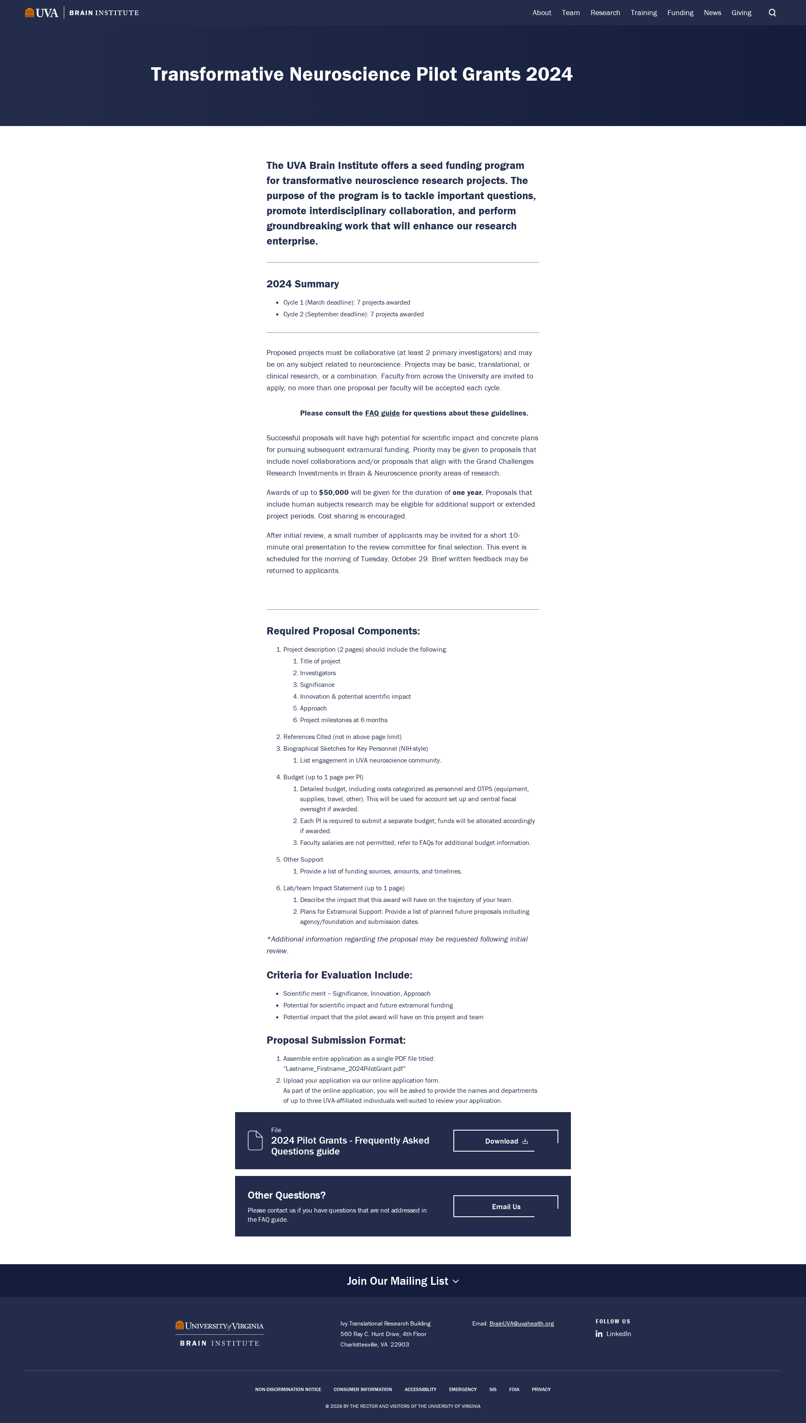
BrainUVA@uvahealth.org (521, 1323)
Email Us (506, 1206)
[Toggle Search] (772, 12)
